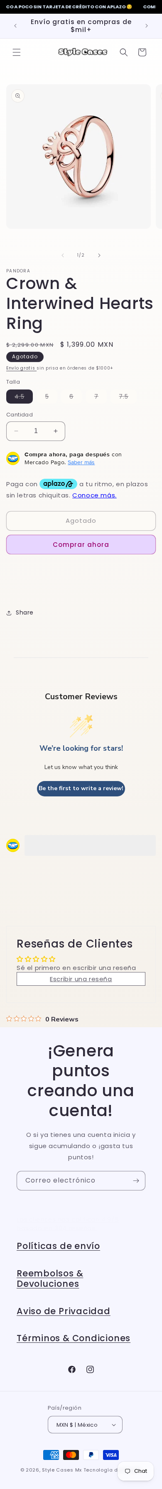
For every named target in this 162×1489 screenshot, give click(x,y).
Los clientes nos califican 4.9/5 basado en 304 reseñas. (68, 1223)
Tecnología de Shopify (112, 1470)
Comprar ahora (81, 544)
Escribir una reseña (81, 979)
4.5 (24, 398)
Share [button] (25, 612)
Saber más (81, 462)
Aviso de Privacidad (63, 1311)
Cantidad (19, 415)
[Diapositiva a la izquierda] (63, 255)
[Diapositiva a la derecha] (99, 255)
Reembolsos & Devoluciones (50, 1278)
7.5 (128, 398)
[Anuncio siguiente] (146, 26)
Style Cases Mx (62, 1470)
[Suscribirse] (136, 1180)
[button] (16, 52)
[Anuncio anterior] (15, 26)
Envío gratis (21, 368)
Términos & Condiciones (73, 1338)
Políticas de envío (58, 1246)
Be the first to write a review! (81, 788)
